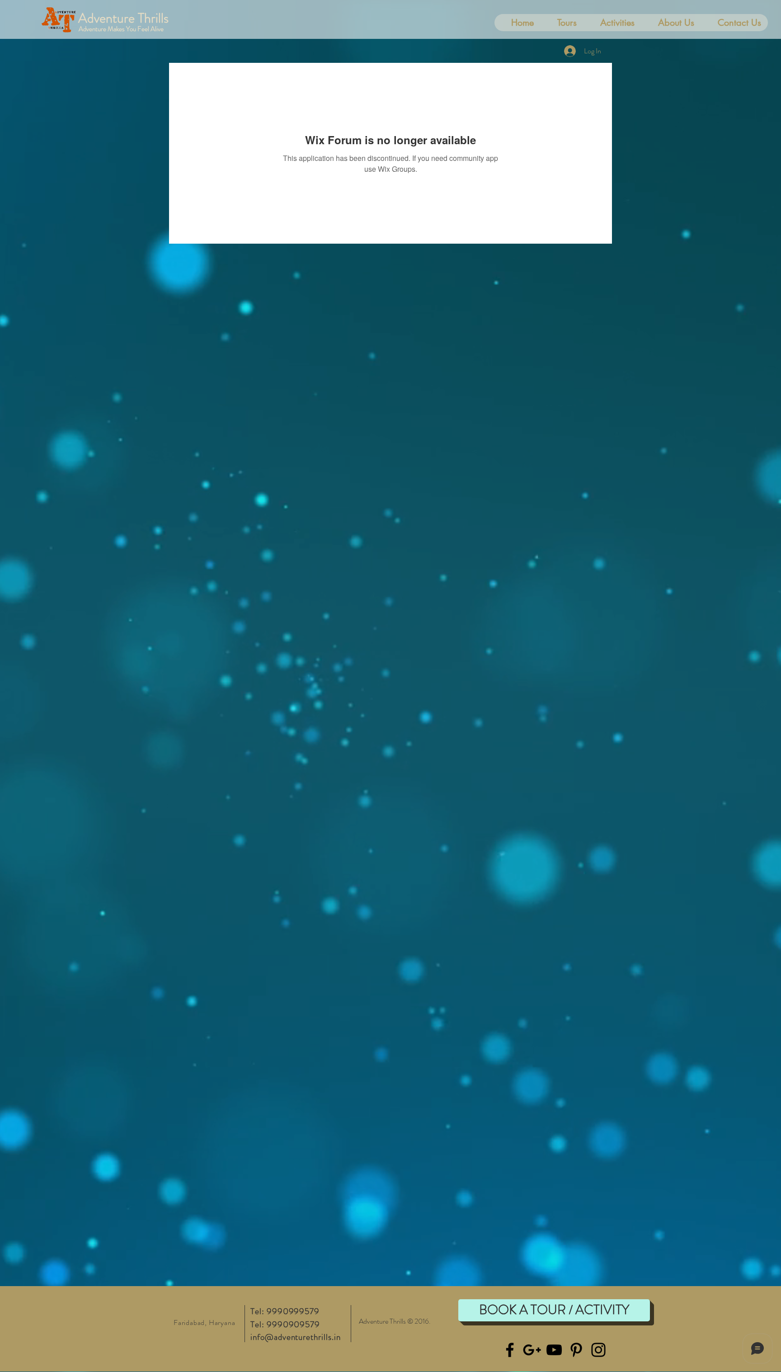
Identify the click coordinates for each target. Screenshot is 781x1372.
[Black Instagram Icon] (598, 1349)
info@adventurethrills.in (295, 1337)
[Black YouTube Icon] (554, 1349)
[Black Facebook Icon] (509, 1349)
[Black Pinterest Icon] (576, 1349)
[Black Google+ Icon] (531, 1349)
